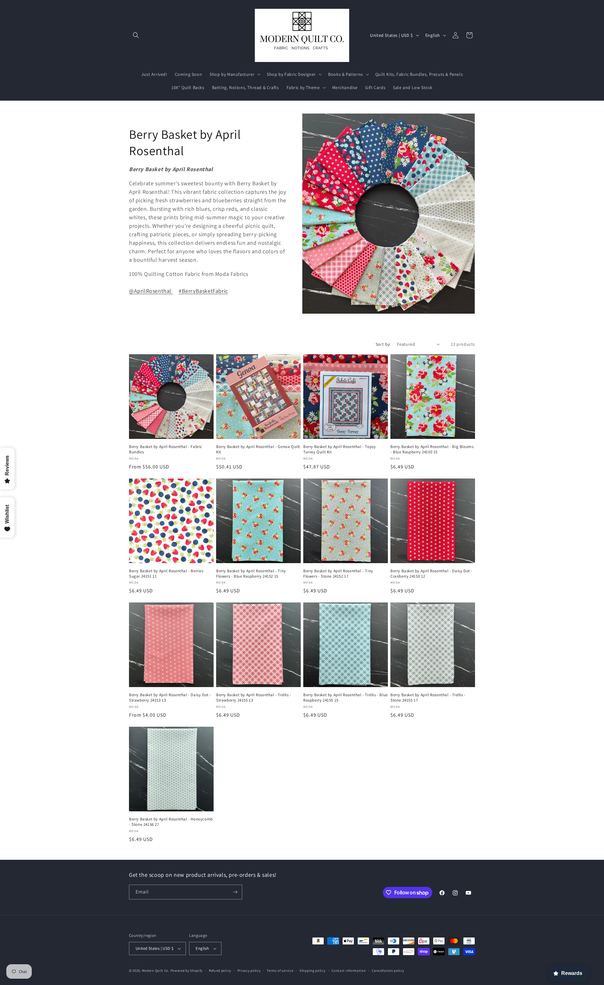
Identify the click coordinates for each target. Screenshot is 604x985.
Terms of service (280, 970)
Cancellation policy (388, 970)
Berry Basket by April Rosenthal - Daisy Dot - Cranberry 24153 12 (431, 573)
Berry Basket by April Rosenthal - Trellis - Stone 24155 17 (428, 697)
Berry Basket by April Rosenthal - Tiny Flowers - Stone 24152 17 (338, 573)
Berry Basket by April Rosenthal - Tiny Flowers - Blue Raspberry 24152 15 (251, 573)
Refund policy (220, 970)
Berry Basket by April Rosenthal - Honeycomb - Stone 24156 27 (171, 822)
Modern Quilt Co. (156, 970)
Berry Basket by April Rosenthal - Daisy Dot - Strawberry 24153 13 (170, 697)
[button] (136, 35)
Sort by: (383, 344)
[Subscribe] (235, 892)
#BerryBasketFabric (203, 290)
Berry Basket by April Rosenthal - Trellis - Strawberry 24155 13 (253, 697)
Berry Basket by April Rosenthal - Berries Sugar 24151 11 (166, 573)
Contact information (349, 970)
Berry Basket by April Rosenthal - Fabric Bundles (165, 449)
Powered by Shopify (187, 970)
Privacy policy (249, 970)
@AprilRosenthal (151, 290)
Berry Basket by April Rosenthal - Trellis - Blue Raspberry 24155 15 (345, 697)
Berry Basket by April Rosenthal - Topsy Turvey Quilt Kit (339, 449)
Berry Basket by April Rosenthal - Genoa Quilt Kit (258, 449)
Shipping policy (312, 970)
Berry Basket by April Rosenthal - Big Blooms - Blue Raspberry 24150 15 (431, 449)
